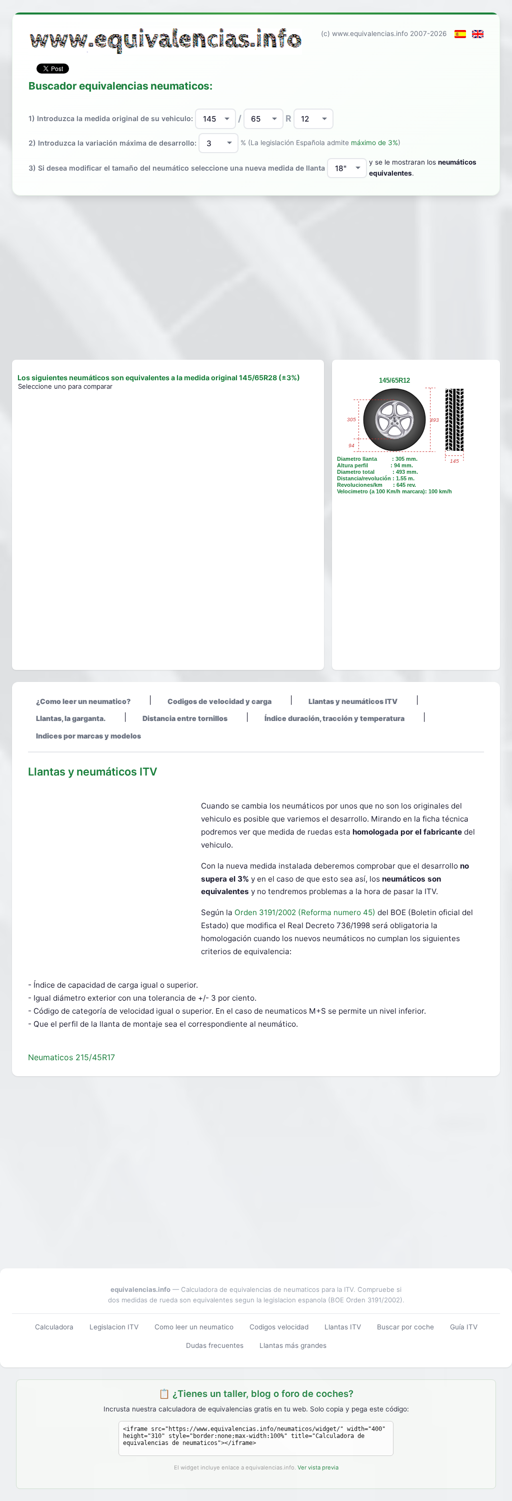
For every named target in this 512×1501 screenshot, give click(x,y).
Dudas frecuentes (215, 1345)
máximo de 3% (374, 143)
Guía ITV (464, 1327)
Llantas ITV (342, 1327)
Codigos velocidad (279, 1327)
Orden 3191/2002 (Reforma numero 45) (306, 912)
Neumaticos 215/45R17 (71, 1057)
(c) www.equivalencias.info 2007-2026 (383, 34)
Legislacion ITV (114, 1327)
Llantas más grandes (293, 1345)
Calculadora (54, 1327)
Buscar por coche (405, 1327)
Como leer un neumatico (194, 1327)
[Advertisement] (256, 278)
